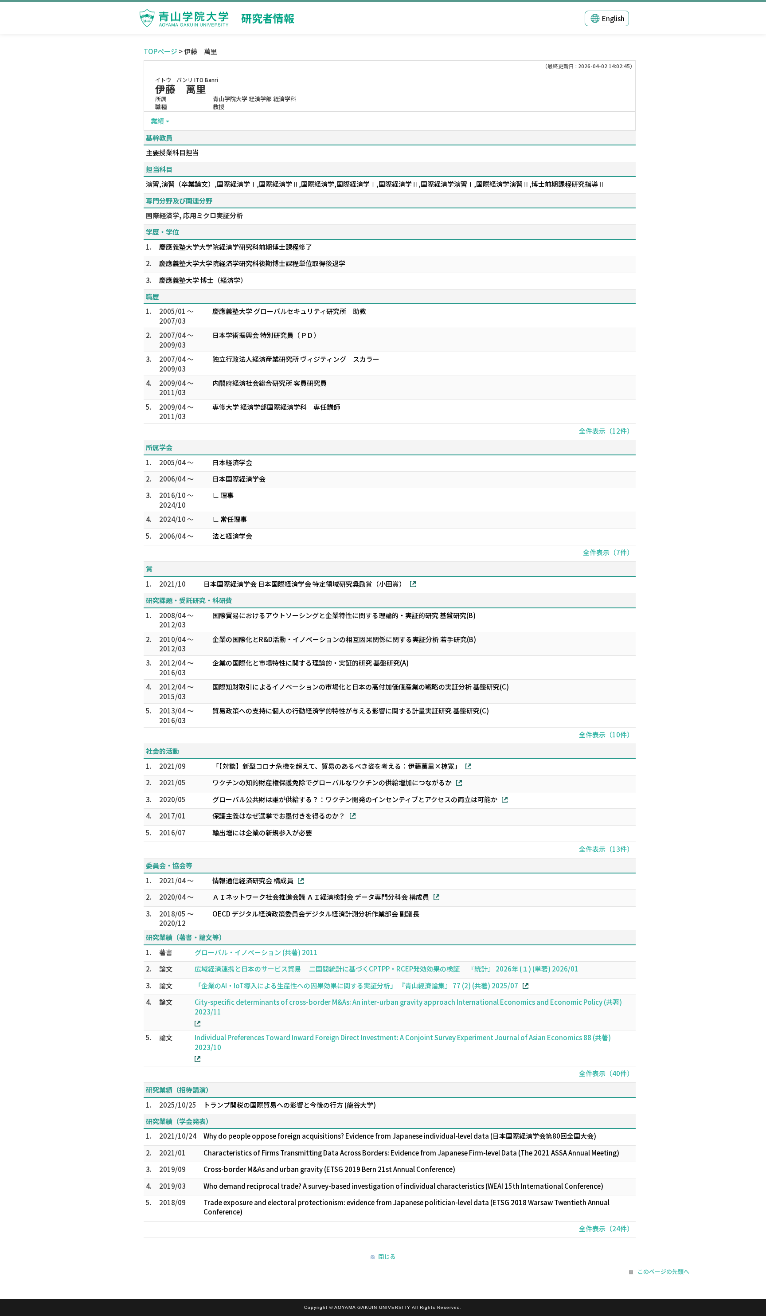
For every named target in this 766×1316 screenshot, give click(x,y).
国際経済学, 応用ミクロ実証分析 (194, 215)
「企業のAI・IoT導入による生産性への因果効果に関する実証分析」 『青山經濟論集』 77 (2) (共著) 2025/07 (356, 985)
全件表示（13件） (606, 849)
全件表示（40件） (606, 1073)
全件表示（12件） (606, 430)
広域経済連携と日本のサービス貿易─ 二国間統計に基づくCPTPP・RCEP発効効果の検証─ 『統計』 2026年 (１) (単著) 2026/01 (386, 968)
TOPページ (160, 51)
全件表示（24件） (606, 1228)
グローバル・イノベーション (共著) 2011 (256, 952)
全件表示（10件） (606, 734)
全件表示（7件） (608, 552)
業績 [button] (157, 120)
